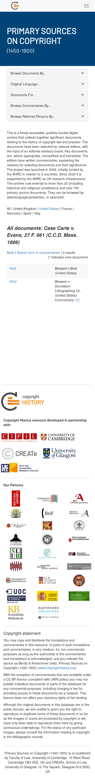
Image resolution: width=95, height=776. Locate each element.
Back (10, 252)
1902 (12, 268)
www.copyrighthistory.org (57, 667)
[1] (77, 300)
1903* (13, 281)
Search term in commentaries (38, 252)
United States (49, 208)
